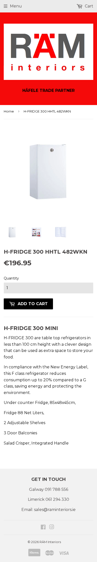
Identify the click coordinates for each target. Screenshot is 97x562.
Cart (88, 6)
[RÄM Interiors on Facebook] (43, 527)
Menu (16, 6)
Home (9, 111)
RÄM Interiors (50, 542)
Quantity (11, 278)
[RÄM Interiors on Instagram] (51, 527)
